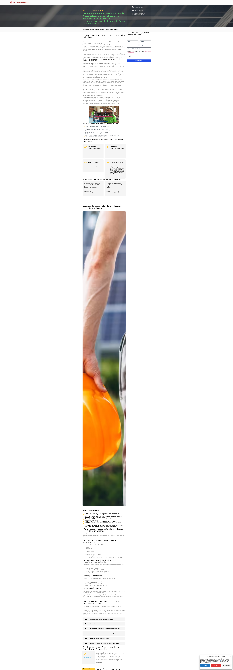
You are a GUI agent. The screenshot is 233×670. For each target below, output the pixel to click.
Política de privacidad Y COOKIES (206, 667)
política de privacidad (147, 51)
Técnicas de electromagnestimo (94, 623)
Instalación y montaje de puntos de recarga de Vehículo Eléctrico (102, 643)
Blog (42, 2)
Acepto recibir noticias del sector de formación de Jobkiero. (139, 55)
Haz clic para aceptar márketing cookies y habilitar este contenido (104, 114)
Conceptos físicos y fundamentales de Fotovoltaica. (99, 619)
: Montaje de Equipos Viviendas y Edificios (97, 638)
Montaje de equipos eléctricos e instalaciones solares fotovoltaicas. (103, 628)
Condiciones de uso (228, 667)
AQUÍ (220, 660)
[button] (230, 656)
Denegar (216, 665)
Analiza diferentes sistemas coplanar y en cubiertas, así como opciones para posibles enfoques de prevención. (103, 633)
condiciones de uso (130, 52)
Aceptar (205, 665)
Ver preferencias (226, 665)
